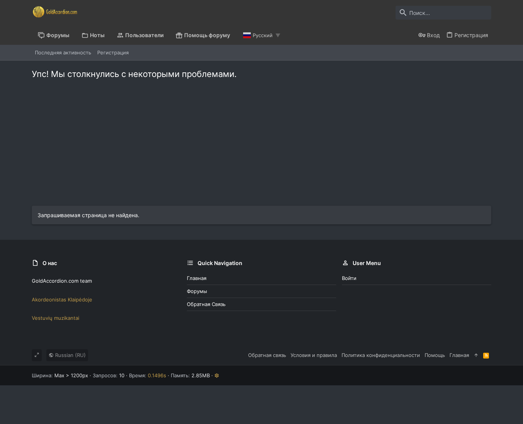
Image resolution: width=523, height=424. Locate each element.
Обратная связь (206, 304)
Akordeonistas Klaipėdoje (62, 299)
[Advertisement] (261, 148)
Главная (196, 278)
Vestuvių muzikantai (55, 318)
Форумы (197, 291)
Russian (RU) (70, 355)
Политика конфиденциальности (381, 355)
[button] (216, 375)
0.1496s (157, 375)
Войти (349, 278)
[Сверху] (476, 355)
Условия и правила (314, 355)
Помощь (435, 355)
